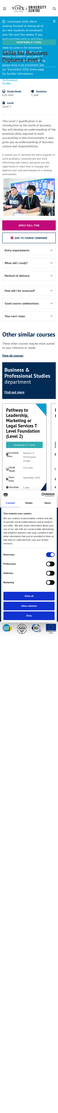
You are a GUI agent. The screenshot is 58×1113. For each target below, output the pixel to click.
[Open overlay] (4, 8)
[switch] (50, 564)
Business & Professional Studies (9, 80)
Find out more (14, 392)
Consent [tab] (10, 503)
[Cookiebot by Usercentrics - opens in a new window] (42, 495)
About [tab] (47, 503)
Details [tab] (29, 503)
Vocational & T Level (29, 42)
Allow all (29, 596)
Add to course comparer (30, 238)
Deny (29, 615)
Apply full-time (29, 225)
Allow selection (29, 606)
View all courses (12, 355)
